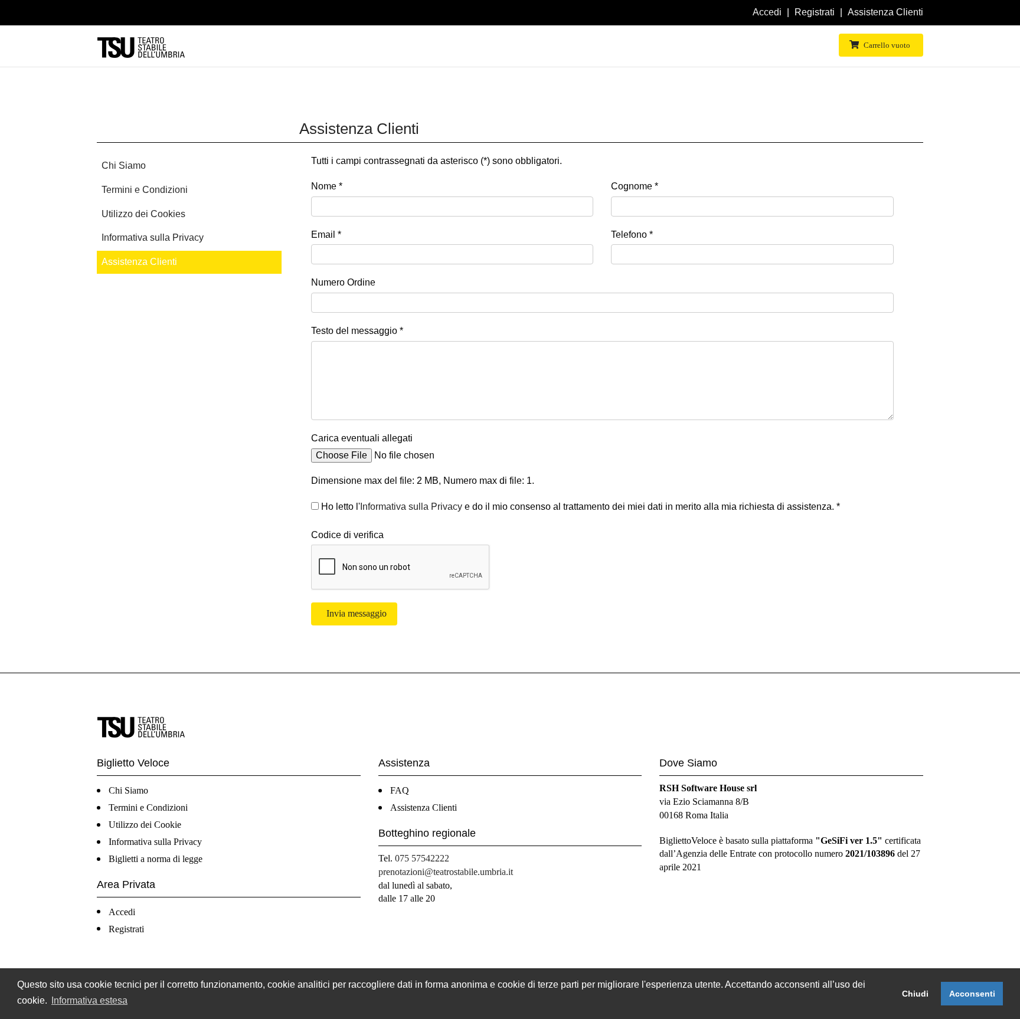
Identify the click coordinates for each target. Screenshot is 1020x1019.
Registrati (815, 12)
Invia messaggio (355, 613)
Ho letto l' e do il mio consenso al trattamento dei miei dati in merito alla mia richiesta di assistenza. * (579, 507)
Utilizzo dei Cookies (143, 214)
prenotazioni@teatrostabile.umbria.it (445, 872)
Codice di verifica (347, 535)
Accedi (767, 12)
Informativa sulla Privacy (153, 237)
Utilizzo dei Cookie (145, 825)
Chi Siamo (124, 165)
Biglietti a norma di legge (155, 859)
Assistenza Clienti (885, 12)
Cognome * (634, 186)
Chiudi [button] (915, 993)
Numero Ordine (343, 282)
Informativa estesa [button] (89, 1000)
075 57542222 (422, 858)
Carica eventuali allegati (362, 438)
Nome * (326, 186)
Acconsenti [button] (972, 993)
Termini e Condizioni (145, 190)
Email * (326, 235)
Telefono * (632, 235)
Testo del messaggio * (357, 331)
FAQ (399, 790)
